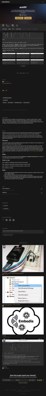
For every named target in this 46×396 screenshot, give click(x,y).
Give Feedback (20, 389)
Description (4, 29)
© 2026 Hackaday (23, 393)
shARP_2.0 (4, 367)
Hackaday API (38, 389)
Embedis (4, 335)
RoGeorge (6, 274)
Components (19, 29)
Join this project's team (6, 83)
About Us (6, 389)
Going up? (23, 387)
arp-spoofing (10, 102)
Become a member (13, 377)
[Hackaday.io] (5, 2)
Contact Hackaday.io (13, 389)
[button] (43, 2)
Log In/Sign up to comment (7, 235)
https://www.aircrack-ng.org (33, 150)
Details (9, 29)
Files (13, 29)
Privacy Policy (32, 389)
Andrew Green (7, 305)
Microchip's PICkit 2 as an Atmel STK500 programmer (13, 273)
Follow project (19, 18)
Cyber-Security (26, 102)
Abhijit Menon (24, 15)
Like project (28, 18)
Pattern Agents (7, 337)
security (4, 102)
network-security (18, 102)
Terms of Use (26, 389)
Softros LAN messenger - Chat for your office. (11, 304)
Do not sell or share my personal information (23, 391)
